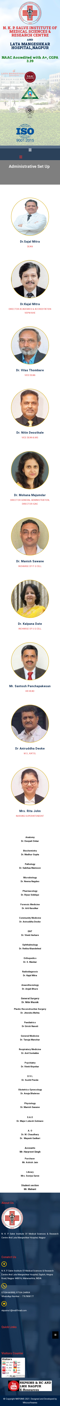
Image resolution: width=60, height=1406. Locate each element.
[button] (30, 150)
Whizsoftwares (30, 1402)
